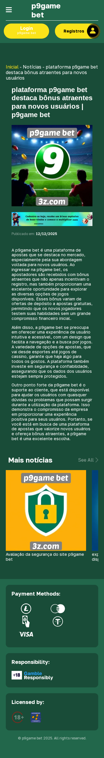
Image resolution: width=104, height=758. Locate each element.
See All (86, 460)
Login (26, 30)
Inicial (12, 67)
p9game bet (46, 10)
